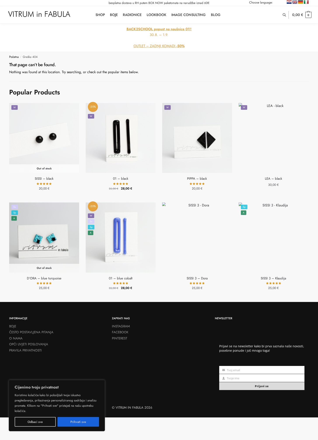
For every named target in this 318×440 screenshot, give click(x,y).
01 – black (120, 178)
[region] (57, 405)
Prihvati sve (78, 422)
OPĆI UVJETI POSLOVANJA (28, 344)
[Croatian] (289, 2)
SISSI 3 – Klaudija (273, 278)
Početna (14, 57)
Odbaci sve (35, 422)
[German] (300, 2)
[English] (294, 2)
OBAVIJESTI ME (44, 198)
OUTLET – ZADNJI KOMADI (159, 45)
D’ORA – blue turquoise (44, 278)
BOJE (12, 326)
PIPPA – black (197, 178)
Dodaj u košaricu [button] (120, 198)
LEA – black (273, 178)
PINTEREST (119, 338)
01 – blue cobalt (120, 278)
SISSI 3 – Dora (197, 278)
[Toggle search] (286, 15)
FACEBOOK (120, 332)
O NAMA (16, 338)
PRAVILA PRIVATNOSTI (25, 350)
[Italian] (306, 2)
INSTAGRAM (121, 326)
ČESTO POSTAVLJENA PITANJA (31, 332)
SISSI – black (44, 178)
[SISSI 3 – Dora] (197, 237)
